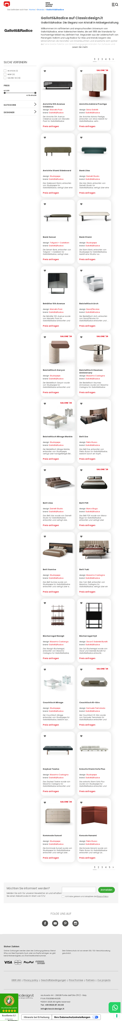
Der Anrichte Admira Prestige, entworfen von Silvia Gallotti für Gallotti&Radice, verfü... (93, 119)
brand (53, 112)
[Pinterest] (65, 925)
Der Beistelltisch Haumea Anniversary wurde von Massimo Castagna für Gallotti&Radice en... (93, 385)
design (52, 109)
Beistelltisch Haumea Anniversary (91, 371)
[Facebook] (45, 925)
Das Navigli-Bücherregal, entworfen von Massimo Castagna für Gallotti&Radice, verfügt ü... (56, 650)
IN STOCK (12, 71)
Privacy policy (31, 980)
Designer (9, 112)
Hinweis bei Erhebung (36, 1017)
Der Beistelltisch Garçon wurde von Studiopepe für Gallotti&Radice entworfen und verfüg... (56, 385)
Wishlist (45, 71)
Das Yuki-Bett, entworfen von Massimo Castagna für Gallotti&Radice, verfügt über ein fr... (93, 584)
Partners (90, 980)
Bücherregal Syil (88, 636)
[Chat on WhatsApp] (115, 1007)
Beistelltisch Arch (88, 303)
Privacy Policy (102, 896)
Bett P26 (83, 503)
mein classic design (49, 4)
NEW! (11, 74)
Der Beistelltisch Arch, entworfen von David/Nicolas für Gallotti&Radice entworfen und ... (93, 318)
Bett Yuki (84, 569)
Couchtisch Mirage (53, 702)
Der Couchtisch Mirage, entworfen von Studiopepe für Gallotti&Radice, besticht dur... (56, 717)
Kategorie (10, 104)
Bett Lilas (48, 503)
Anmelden (106, 889)
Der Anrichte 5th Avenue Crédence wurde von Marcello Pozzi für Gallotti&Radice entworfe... (56, 119)
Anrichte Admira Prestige (93, 104)
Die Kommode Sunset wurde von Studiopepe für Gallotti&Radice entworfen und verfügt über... (57, 850)
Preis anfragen (51, 126)
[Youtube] (55, 925)
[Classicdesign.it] (7, 4)
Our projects (104, 980)
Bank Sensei (49, 237)
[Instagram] (75, 925)
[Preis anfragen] (58, 84)
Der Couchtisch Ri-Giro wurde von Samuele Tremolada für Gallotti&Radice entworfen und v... (93, 717)
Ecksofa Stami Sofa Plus (92, 769)
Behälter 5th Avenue (54, 303)
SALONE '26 (13, 78)
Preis (7, 85)
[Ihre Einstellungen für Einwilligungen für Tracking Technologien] (117, 1016)
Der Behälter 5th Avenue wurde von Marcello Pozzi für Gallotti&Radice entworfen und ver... (56, 318)
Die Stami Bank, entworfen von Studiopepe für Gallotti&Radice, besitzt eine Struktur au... (93, 252)
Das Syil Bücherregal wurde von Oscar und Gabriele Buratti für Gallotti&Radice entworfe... (93, 650)
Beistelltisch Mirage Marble (57, 436)
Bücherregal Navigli (53, 636)
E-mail (80, 890)
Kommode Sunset (52, 835)
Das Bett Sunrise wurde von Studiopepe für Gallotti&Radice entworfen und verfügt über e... (56, 584)
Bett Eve (83, 436)
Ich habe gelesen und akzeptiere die (86, 896)
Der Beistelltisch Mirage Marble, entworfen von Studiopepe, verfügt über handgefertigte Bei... (57, 451)
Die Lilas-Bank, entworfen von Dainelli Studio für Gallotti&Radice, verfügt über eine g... (94, 185)
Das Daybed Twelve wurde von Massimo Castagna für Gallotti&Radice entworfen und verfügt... (56, 783)
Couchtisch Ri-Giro (89, 702)
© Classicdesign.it (22, 997)
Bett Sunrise (49, 569)
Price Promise (76, 980)
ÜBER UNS (16, 980)
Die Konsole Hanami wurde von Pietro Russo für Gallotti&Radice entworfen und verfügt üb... (93, 850)
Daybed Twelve (51, 769)
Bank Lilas (84, 170)
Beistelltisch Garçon (54, 370)
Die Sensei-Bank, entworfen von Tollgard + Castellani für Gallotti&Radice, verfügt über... (57, 252)
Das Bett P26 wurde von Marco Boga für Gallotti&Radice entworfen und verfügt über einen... (93, 517)
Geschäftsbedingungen (53, 980)
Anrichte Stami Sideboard (57, 170)
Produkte (115, 4)
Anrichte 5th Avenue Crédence (54, 105)
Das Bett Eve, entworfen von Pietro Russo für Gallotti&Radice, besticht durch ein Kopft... (93, 451)
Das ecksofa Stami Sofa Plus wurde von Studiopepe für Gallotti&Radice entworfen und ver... (93, 783)
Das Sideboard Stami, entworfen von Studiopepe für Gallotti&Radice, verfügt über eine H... (57, 185)
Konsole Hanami (88, 835)
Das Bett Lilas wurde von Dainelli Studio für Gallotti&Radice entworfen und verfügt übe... (57, 517)
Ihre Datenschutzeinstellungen (72, 1017)
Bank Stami (85, 237)
